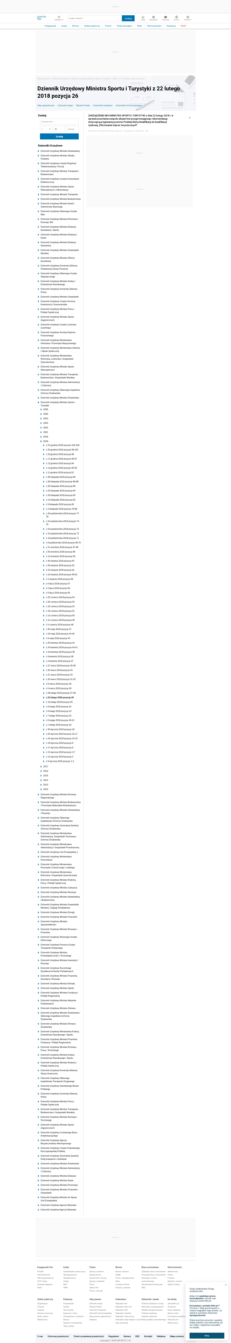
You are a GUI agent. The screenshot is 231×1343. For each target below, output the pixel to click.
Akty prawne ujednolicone (100, 1316)
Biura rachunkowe (150, 1267)
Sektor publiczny (92, 26)
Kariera (127, 1336)
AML (143, 1287)
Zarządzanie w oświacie (73, 1316)
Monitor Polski (83, 105)
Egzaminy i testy (70, 1313)
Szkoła (66, 1307)
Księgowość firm (45, 1267)
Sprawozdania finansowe (152, 1284)
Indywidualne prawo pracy (74, 1271)
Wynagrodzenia (70, 1275)
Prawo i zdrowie (96, 1291)
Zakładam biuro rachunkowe (154, 1271)
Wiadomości (173, 1271)
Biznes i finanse (122, 1271)
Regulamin (114, 1336)
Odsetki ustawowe (149, 1316)
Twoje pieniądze (124, 26)
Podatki (40, 1271)
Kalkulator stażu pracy (125, 1316)
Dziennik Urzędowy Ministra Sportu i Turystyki (90, 79)
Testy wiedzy (68, 1326)
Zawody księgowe (44, 1284)
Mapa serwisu (177, 1336)
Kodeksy (93, 1319)
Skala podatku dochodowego (154, 1319)
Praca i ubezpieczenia (125, 1278)
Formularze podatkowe (177, 1316)
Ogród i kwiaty (174, 1284)
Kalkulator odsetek (123, 1313)
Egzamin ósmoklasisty (72, 1323)
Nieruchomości (154, 26)
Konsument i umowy (98, 1278)
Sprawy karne (95, 1275)
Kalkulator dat (121, 1303)
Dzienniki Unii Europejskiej (129, 105)
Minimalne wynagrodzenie (153, 1307)
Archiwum (172, 1307)
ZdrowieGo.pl (173, 1303)
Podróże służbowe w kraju (153, 1303)
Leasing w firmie (122, 1284)
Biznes (75, 26)
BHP (65, 1284)
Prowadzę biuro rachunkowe (154, 1275)
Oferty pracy (173, 1323)
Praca (91, 1284)
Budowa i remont (175, 1281)
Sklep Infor (94, 1287)
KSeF (183, 26)
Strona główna (43, 79)
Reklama (161, 1336)
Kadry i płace (42, 1316)
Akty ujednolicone (45, 105)
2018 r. (115, 79)
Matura (66, 1319)
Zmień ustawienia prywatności (89, 1336)
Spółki (118, 1275)
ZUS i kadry (42, 1281)
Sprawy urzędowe (97, 1281)
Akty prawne (95, 1299)
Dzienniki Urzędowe (60, 79)
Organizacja (42, 1303)
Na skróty (172, 1299)
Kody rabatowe (174, 1310)
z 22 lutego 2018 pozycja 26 (133, 79)
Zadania (40, 1310)
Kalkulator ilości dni (124, 1307)
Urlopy (66, 1281)
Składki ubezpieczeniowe (152, 1310)
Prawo (108, 26)
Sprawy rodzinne (96, 1271)
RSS (137, 1336)
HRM (65, 1287)
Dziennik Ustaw (65, 105)
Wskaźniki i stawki (150, 1299)
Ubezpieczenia (69, 1278)
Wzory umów (173, 1313)
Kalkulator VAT (122, 1310)
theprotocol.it (173, 1319)
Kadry (64, 26)
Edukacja (171, 26)
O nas (40, 1336)
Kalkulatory (121, 1299)
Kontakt (148, 1336)
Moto (139, 26)
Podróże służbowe (149, 1313)
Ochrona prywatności (58, 1336)
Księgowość (50, 26)
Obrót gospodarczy (45, 1278)
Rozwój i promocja (45, 1313)
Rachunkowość (43, 1275)
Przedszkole (68, 1303)
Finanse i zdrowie (123, 1287)
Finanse (171, 1278)
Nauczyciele (68, 1310)
